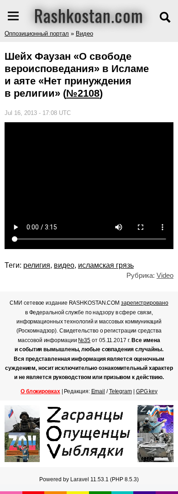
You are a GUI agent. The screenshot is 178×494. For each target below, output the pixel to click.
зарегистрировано (144, 303)
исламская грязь (106, 265)
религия (36, 265)
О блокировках (40, 391)
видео (64, 265)
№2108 (82, 93)
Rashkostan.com (88, 15)
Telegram (120, 391)
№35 (84, 340)
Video (165, 275)
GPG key (146, 391)
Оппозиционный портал (37, 33)
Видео (84, 33)
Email (98, 391)
